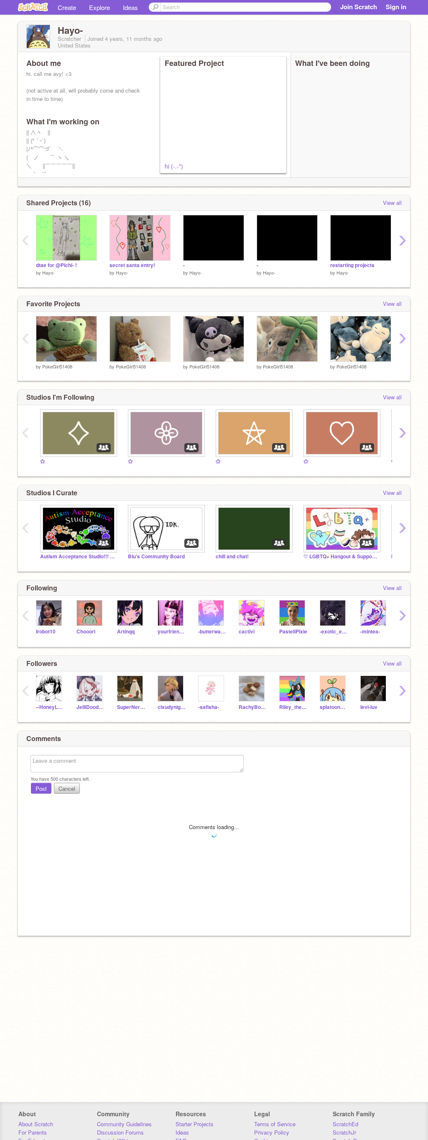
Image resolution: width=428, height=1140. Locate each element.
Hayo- (48, 272)
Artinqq (126, 631)
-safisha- (208, 707)
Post (41, 788)
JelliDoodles (90, 707)
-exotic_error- (334, 631)
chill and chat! (232, 556)
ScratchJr (344, 1132)
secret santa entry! (132, 265)
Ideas (130, 7)
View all (392, 203)
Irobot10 (46, 631)
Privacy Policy (271, 1132)
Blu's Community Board (156, 556)
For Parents (32, 1132)
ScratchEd (345, 1124)
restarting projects (352, 265)
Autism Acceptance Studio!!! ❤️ (77, 556)
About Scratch (35, 1124)
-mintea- (370, 631)
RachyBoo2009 (253, 707)
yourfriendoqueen (172, 631)
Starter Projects (195, 1124)
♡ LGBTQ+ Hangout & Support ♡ (341, 556)
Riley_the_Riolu (293, 707)
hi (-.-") (174, 166)
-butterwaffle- (212, 631)
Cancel (67, 788)
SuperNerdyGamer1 (131, 707)
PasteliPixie (293, 631)
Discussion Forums (120, 1132)
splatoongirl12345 (334, 707)
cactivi (247, 631)
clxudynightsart (172, 707)
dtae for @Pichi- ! (56, 265)
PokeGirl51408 (57, 366)
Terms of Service (275, 1124)
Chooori (85, 631)
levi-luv (368, 707)
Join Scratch (358, 6)
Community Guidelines (124, 1124)
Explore (99, 7)
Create (67, 7)
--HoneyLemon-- (50, 707)
